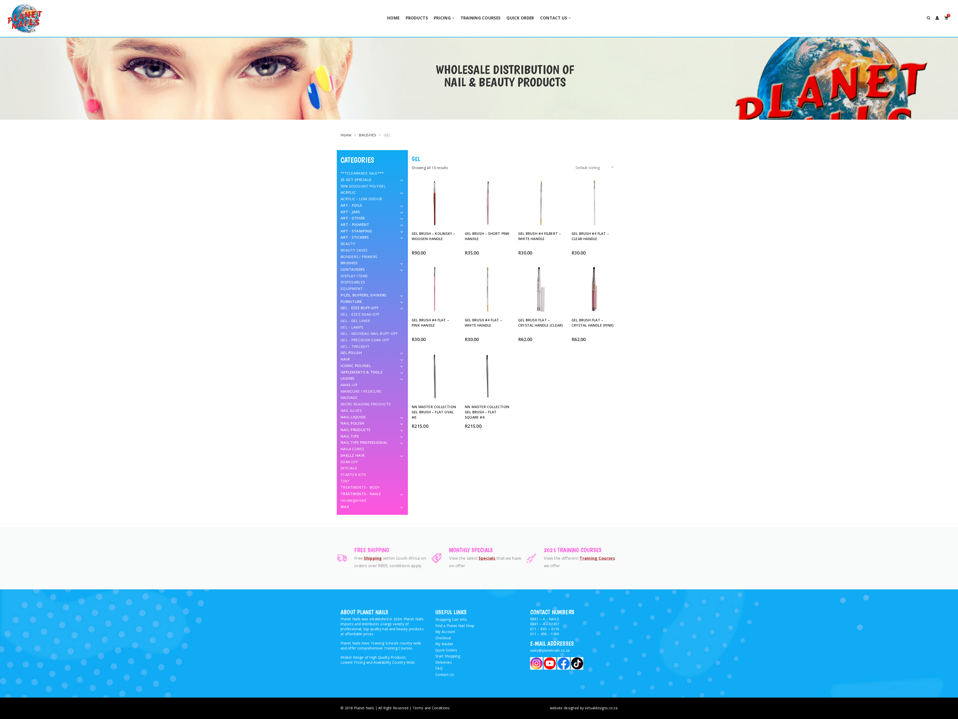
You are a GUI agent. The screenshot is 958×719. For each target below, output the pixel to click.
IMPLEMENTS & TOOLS (361, 371)
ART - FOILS (351, 205)
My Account (445, 631)
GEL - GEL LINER (355, 320)
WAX (345, 506)
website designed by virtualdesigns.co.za (583, 708)
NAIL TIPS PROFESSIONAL (364, 442)
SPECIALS (349, 467)
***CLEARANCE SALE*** (362, 173)
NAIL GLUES (351, 410)
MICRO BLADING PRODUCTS (366, 403)
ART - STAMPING (356, 230)
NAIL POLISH (352, 423)
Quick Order (520, 18)
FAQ (439, 668)
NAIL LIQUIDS (353, 416)
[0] (946, 18)
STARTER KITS (353, 474)
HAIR (345, 359)
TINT (345, 480)
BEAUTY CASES (354, 250)
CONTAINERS (353, 269)
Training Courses (480, 18)
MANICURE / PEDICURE (361, 391)
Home (393, 18)
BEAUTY (348, 243)
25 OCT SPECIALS (356, 179)
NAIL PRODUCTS (356, 429)
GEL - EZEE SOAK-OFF (360, 314)
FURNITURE (351, 301)
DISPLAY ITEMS (354, 275)
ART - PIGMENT (355, 224)
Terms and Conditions (431, 708)
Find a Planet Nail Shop (454, 625)
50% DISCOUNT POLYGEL (363, 185)
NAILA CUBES (352, 448)
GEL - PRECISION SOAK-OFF (365, 339)
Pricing (442, 18)
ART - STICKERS (355, 237)
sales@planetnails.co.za (550, 650)
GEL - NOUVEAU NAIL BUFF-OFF (369, 333)
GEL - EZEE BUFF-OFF (359, 307)
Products (417, 18)
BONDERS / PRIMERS (359, 256)
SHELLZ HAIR (352, 455)
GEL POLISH (351, 352)
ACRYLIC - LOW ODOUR (361, 198)
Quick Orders (446, 650)
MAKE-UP (349, 384)
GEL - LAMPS (352, 327)
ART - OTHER (352, 217)
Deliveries (443, 662)
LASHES (348, 378)
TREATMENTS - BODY (360, 487)
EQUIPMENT (352, 288)
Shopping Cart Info (451, 619)
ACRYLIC (348, 192)
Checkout (443, 637)
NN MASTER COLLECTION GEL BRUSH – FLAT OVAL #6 (434, 412)
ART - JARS (350, 211)
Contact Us (553, 18)
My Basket (444, 643)
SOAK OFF (349, 461)
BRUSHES (367, 134)
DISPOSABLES (353, 281)
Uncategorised (353, 500)
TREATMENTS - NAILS (361, 493)
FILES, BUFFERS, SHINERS (363, 294)
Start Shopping (447, 656)
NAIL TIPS (350, 436)
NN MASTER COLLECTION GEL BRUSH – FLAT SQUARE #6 (487, 412)
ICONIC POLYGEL (356, 365)
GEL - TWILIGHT (355, 346)
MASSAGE (349, 397)
